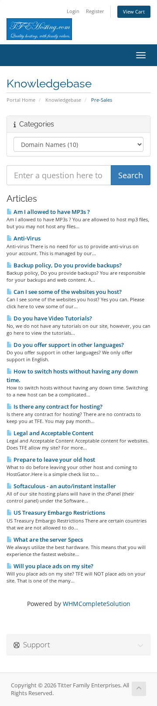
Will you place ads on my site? (52, 566)
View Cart (134, 11)
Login (73, 11)
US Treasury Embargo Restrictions (58, 512)
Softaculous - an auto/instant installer (64, 486)
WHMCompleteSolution (96, 603)
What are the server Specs (47, 539)
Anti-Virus (26, 238)
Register (95, 11)
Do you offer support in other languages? (68, 345)
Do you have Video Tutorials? (52, 318)
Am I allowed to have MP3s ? (51, 212)
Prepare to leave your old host (53, 459)
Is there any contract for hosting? (57, 406)
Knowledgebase (63, 100)
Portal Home (21, 100)
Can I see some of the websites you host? (67, 292)
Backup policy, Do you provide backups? (67, 265)
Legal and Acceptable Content (52, 433)
